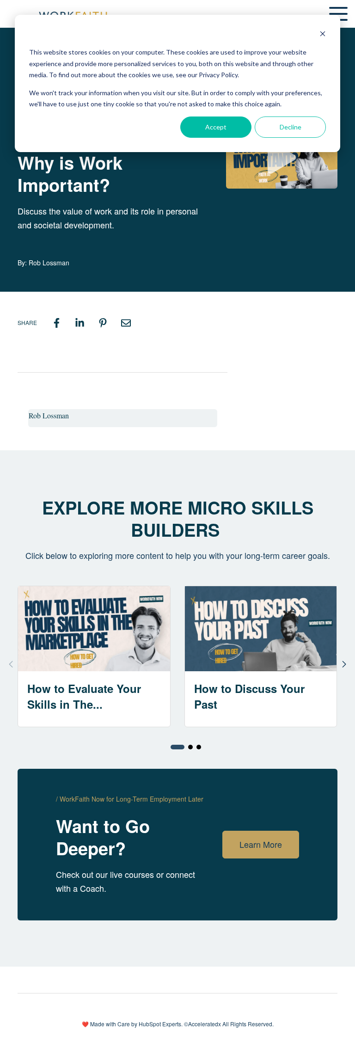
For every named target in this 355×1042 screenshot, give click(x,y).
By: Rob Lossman (43, 262)
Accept (215, 127)
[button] (177, 747)
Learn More (260, 844)
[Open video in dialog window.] (281, 157)
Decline (290, 127)
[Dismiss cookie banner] (322, 35)
